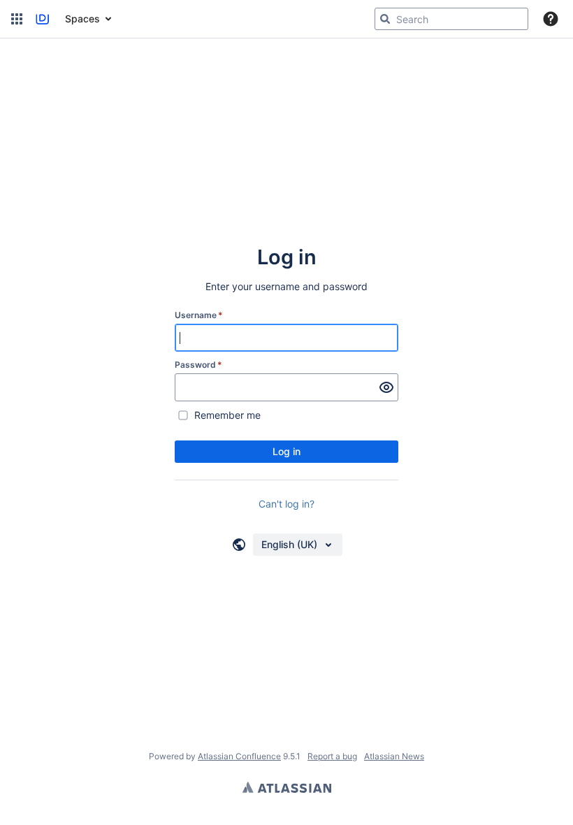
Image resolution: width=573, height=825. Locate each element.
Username (199, 315)
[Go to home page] (42, 19)
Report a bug (332, 756)
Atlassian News (394, 756)
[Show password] (386, 387)
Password (198, 364)
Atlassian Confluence (239, 756)
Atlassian (286, 787)
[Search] (385, 18)
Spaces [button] (82, 18)
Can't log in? (286, 504)
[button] (17, 19)
